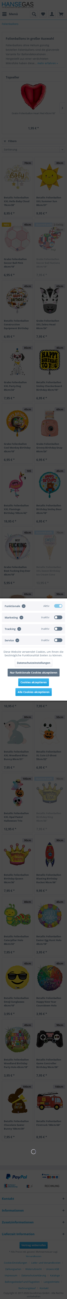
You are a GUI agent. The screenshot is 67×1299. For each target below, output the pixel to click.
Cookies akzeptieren (33, 682)
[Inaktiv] (58, 617)
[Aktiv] (58, 606)
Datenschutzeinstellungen (33, 663)
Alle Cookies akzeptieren (34, 692)
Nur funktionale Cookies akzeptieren (33, 672)
